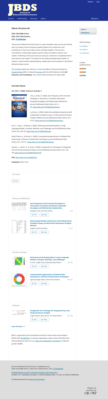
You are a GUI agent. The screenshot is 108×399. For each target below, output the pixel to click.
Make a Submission (85, 31)
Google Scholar (17, 72)
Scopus (39, 72)
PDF (16, 181)
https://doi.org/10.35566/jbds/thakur (40, 142)
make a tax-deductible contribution (48, 341)
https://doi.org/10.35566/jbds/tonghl (28, 153)
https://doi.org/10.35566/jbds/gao (39, 131)
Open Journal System (37, 379)
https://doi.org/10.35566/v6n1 (26, 157)
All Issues (33, 18)
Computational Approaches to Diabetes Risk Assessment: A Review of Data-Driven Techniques (49, 275)
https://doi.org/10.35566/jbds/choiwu (46, 107)
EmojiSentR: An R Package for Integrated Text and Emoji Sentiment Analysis (50, 312)
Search (95, 18)
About (43, 18)
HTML (45, 215)
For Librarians (84, 53)
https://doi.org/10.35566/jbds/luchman (49, 120)
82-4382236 (25, 338)
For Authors (84, 49)
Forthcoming (22, 18)
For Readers (84, 46)
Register (90, 2)
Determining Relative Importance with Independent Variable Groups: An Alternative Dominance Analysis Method (51, 223)
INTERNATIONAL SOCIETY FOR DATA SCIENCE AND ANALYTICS (34, 372)
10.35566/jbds (20, 39)
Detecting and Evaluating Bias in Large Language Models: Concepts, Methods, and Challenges (49, 258)
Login (98, 2)
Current (11, 18)
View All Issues (17, 326)
